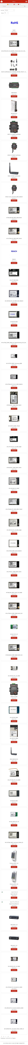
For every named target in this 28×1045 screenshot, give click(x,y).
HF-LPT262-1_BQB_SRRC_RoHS (14, 571)
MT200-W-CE (14, 113)
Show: (2, 13)
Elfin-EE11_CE (14, 945)
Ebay (16, 4)
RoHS (14, 30)
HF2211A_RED (14, 696)
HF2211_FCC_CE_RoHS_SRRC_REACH (14, 196)
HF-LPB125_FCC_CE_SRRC (14, 966)
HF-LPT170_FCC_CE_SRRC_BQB (14, 446)
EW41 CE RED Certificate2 (14, 176)
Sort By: (2, 10)
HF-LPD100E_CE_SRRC (14, 488)
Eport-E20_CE (14, 894)
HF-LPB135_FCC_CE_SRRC (14, 676)
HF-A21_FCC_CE (14, 634)
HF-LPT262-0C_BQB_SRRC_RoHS (14, 238)
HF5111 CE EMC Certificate (14, 134)
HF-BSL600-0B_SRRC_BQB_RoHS (14, 217)
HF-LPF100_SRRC (14, 717)
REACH (14, 259)
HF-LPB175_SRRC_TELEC (14, 426)
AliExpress (11, 4)
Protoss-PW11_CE (14, 863)
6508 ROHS (14, 92)
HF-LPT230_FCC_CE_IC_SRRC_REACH (14, 384)
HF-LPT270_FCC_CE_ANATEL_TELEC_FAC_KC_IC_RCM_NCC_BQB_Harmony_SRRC (14, 51)
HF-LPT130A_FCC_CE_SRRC (14, 780)
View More (14, 34)
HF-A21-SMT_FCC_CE (14, 821)
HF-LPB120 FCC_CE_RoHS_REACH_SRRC (14, 1008)
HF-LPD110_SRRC (14, 738)
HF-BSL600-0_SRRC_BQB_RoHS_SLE (14, 655)
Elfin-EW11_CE (14, 924)
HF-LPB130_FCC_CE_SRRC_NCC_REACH (14, 301)
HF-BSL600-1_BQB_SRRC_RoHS (14, 467)
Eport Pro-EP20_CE (14, 904)
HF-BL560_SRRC (14, 800)
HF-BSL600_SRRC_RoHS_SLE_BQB (14, 592)
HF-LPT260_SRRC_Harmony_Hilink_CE (14, 842)
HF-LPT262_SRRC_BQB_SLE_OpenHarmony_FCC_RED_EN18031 (14, 342)
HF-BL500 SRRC (14, 321)
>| (8, 1036)
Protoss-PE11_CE (14, 884)
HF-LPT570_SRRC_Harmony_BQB (14, 363)
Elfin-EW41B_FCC (14, 759)
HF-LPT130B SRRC (14, 280)
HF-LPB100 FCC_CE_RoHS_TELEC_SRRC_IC (14, 1029)
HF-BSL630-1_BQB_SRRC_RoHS (14, 405)
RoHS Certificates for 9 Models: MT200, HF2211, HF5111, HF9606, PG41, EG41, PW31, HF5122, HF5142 (14, 72)
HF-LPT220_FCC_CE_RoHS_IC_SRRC (14, 987)
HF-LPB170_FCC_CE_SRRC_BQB (14, 530)
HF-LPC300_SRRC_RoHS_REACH (14, 551)
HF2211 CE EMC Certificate (14, 155)
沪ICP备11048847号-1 (20, 1043)
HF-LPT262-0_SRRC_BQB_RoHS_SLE (14, 613)
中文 (20, 4)
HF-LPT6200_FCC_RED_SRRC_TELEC (14, 509)
